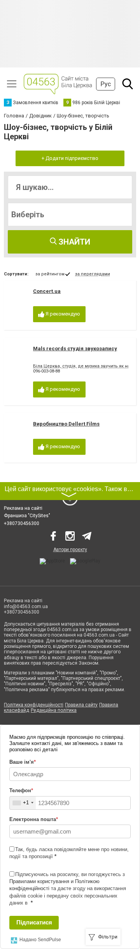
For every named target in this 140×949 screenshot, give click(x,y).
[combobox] (23, 802)
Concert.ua (47, 291)
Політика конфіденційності (33, 705)
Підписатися (34, 922)
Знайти (73, 242)
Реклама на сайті (23, 508)
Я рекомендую (62, 314)
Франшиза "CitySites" (27, 515)
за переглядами (92, 274)
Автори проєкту (70, 549)
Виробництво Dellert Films (66, 424)
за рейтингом (50, 274)
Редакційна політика (54, 710)
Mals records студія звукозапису (75, 348)
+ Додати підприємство (70, 158)
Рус (105, 84)
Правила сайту (81, 705)
